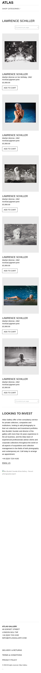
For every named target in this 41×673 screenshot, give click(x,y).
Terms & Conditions (12, 655)
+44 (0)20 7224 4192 (10, 459)
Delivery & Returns (12, 650)
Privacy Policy (9, 660)
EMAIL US (6, 463)
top (2, 669)
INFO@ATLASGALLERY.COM (14, 638)
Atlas (7, 2)
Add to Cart (10, 88)
